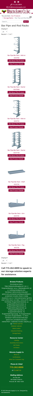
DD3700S (16, 89)
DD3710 (16, 121)
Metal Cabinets (18, 323)
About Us (16, 354)
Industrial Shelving (16, 331)
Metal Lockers (16, 328)
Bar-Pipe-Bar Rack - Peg (16, 245)
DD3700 (16, 58)
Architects (16, 347)
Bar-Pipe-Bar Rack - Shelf (16, 182)
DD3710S (16, 153)
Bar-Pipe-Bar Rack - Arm (16, 213)
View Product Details (16, 64)
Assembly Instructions (16, 343)
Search (26, 22)
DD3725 (16, 216)
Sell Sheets (16, 345)
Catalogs (16, 340)
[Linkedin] (18, 2)
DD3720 (16, 184)
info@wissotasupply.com (17, 7)
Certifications (16, 357)
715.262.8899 (17, 5)
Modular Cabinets (16, 326)
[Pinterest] (15, 2)
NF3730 (16, 248)
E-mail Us (17, 370)
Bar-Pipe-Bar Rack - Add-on (16, 55)
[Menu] (30, 17)
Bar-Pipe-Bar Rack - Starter (16, 87)
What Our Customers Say (16, 359)
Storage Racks (16, 333)
